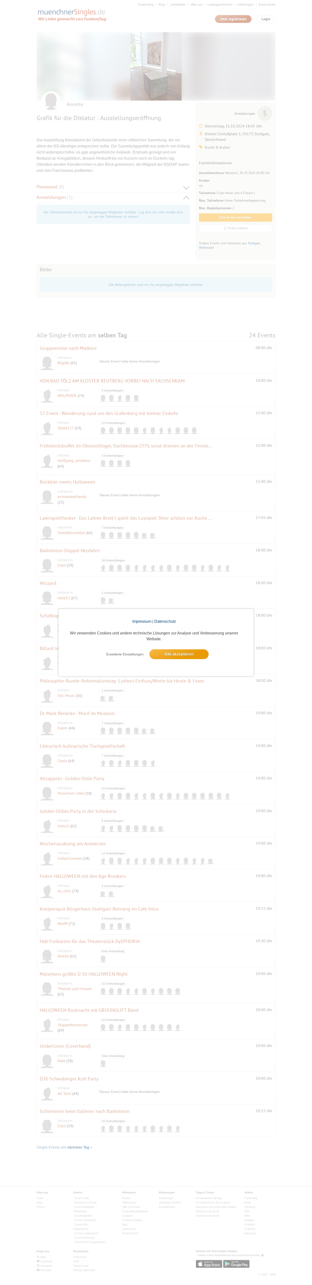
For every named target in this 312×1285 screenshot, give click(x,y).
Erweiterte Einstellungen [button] (125, 654)
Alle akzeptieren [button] (179, 654)
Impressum (141, 621)
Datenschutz (165, 621)
